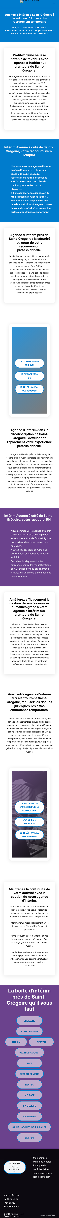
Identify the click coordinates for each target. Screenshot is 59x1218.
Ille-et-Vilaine (29, 1030)
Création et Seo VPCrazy (47, 1215)
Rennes (29, 1083)
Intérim (16, 1041)
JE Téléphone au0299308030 (29, 389)
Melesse (29, 1094)
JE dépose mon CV (29, 376)
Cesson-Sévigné (29, 1072)
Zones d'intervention (12, 1216)
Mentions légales (42, 1161)
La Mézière (29, 1104)
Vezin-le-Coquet (29, 1051)
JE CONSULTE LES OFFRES (29, 363)
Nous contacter (41, 1176)
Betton (41, 1041)
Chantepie (29, 1115)
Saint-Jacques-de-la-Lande (29, 1126)
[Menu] (54, 3)
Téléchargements (42, 1173)
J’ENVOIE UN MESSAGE (29, 822)
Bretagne (29, 1019)
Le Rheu (29, 1136)
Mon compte (40, 1157)
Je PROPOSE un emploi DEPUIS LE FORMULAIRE (29, 807)
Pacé (29, 1062)
